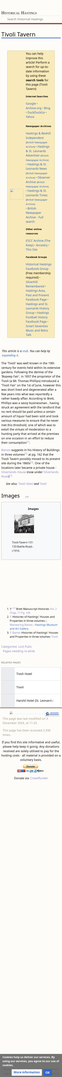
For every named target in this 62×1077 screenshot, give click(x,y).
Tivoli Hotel (25, 484)
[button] (27, 1072)
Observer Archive (38, 181)
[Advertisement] (31, 923)
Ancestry (42, 245)
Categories (8, 646)
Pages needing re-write (19, 651)
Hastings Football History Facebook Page (37, 317)
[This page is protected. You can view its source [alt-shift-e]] (41, 44)
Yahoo (30, 117)
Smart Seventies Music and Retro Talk (37, 330)
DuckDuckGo (36, 112)
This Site (31, 249)
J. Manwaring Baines (28, 623)
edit (27, 496)
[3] (31, 462)
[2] (25, 453)
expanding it (10, 355)
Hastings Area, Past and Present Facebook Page (37, 295)
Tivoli (43, 484)
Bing (47, 108)
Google (31, 103)
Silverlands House (13, 472)
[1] (28, 441)
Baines (5, 450)
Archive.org (33, 108)
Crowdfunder (39, 778)
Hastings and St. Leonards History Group (37, 308)
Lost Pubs (25, 646)
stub (25, 351)
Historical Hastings (19, 13)
